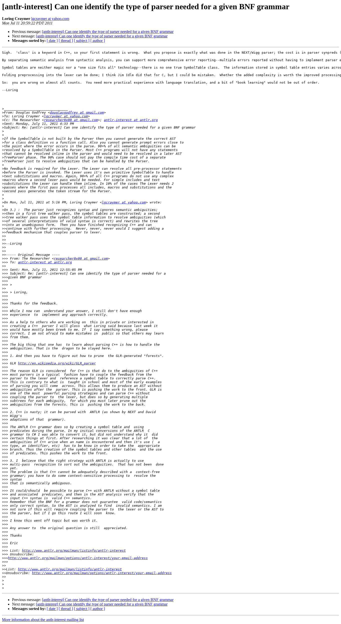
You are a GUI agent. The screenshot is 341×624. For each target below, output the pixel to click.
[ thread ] (66, 40)
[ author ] (97, 40)
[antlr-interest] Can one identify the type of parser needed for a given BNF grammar (107, 31)
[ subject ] (81, 40)
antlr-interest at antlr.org (131, 120)
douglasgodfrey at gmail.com (77, 112)
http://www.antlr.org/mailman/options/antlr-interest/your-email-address (78, 558)
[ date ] (52, 40)
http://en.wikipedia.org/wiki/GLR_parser (57, 363)
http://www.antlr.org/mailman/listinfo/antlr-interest (74, 550)
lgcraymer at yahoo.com (50, 18)
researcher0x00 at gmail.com (71, 120)
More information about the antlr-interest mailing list (43, 620)
